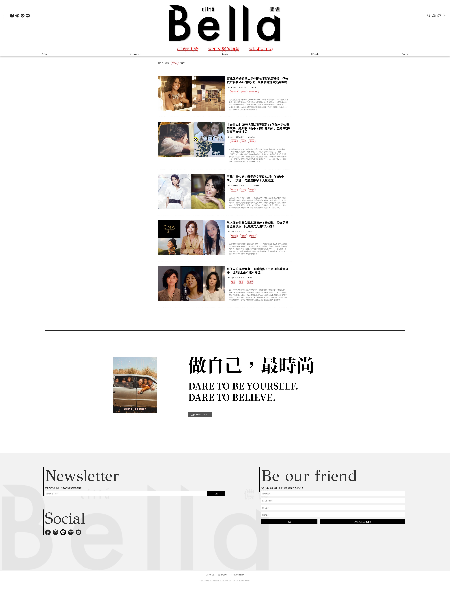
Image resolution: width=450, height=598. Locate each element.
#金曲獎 (243, 236)
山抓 (232, 232)
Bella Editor (234, 185)
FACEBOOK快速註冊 (362, 521)
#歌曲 (241, 282)
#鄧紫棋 (253, 236)
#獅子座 (234, 190)
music (250, 232)
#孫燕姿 (250, 282)
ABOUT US (210, 575)
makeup (253, 87)
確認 (289, 521)
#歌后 (244, 92)
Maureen (233, 87)
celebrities (251, 137)
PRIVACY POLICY (237, 575)
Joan (232, 137)
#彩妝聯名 (254, 92)
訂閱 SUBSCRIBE (200, 414)
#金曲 (233, 282)
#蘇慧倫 (252, 141)
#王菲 (243, 190)
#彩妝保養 (234, 92)
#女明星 (252, 190)
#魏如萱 (234, 236)
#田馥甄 (234, 141)
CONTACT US (222, 575)
